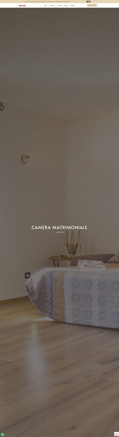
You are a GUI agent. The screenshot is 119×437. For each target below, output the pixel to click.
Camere (59, 5)
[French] (21, 5)
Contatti (72, 5)
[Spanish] (25, 5)
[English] (20, 5)
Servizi (65, 5)
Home (45, 5)
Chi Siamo (52, 5)
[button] (92, 5)
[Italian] (23, 5)
